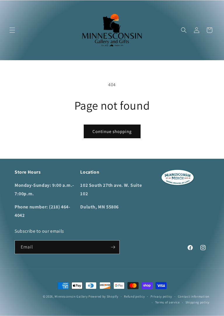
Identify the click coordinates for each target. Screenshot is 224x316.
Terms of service (167, 302)
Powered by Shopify (103, 296)
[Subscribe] (112, 247)
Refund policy (134, 296)
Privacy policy (161, 296)
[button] (12, 30)
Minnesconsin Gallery (71, 296)
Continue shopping (112, 131)
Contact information (193, 296)
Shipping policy (198, 302)
